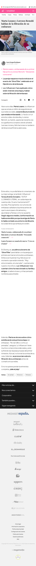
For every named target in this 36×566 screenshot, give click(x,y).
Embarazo (28, 374)
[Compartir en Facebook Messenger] (29, 100)
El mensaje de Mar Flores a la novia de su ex (14, 7)
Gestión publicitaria (18, 536)
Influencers (20, 374)
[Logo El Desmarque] (18, 449)
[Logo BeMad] (18, 475)
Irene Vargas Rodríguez (13, 62)
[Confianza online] (18, 559)
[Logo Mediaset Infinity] (18, 423)
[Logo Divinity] (18, 443)
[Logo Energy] (18, 469)
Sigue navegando (9, 405)
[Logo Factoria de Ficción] (18, 456)
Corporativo (6, 395)
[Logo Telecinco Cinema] (18, 488)
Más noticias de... (8, 385)
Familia (4, 14)
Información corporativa (18, 526)
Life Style (27, 14)
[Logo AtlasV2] (18, 502)
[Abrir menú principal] (33, 11)
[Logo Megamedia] (19, 550)
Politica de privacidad (18, 529)
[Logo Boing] (18, 462)
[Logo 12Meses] (18, 495)
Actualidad (10, 11)
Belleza (21, 14)
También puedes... (9, 400)
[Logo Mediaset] (18, 415)
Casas (9, 14)
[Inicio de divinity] (3, 11)
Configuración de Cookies (18, 531)
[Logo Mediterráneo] (18, 515)
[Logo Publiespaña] (18, 508)
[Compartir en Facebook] (33, 100)
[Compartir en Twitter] (24, 100)
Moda (15, 14)
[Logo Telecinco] (18, 430)
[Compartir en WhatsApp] (20, 100)
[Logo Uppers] (18, 482)
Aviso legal (18, 524)
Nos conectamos (8, 390)
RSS (18, 539)
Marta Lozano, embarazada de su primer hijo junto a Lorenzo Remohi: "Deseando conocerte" (16, 235)
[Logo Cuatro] (18, 436)
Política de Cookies (18, 534)
